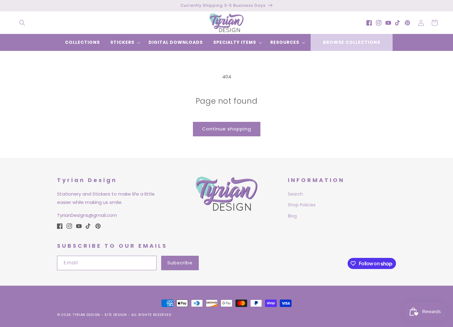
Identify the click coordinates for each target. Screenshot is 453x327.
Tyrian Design (86, 314)
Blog (292, 216)
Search (295, 194)
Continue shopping (226, 129)
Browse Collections (351, 42)
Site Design (115, 314)
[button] (22, 23)
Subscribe (180, 262)
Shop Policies (302, 205)
